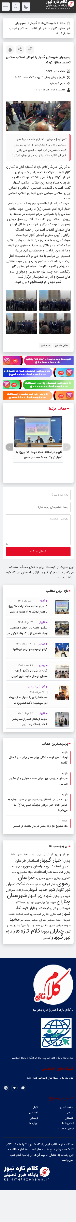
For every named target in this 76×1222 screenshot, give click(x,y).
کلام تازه (30, 931)
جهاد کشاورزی (25, 872)
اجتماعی (33, 1112)
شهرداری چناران (61, 896)
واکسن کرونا (23, 925)
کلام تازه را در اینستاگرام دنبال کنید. (38, 282)
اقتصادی (69, 1118)
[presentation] (67, 447)
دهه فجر (45, 345)
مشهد (14, 919)
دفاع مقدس (61, 345)
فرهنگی (34, 1118)
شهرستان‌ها (48, 23)
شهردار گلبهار (22, 890)
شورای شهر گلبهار (33, 902)
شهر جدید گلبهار (41, 889)
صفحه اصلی (67, 1107)
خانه (62, 23)
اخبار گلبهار (51, 860)
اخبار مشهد (22, 855)
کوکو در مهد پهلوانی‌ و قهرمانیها (30, 649)
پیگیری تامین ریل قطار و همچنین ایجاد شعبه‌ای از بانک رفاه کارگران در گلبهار (27, 633)
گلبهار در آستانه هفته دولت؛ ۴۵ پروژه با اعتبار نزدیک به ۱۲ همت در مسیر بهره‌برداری (39, 457)
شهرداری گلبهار (40, 896)
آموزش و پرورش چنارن (39, 855)
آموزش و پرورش (60, 854)
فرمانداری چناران (51, 914)
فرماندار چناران (39, 908)
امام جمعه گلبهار (55, 872)
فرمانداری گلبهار (32, 914)
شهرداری (10, 890)
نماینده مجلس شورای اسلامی (56, 925)
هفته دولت (35, 925)
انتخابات (40, 872)
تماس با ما (68, 1123)
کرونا (45, 931)
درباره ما (33, 1123)
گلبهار (33, 23)
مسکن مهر (25, 920)
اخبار (35, 1107)
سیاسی (70, 1112)
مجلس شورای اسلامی (42, 920)
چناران (57, 931)
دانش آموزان (50, 884)
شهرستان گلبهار (49, 902)
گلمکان (46, 938)
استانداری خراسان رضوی (42, 866)
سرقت (30, 884)
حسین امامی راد (44, 878)
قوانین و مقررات (65, 1128)
